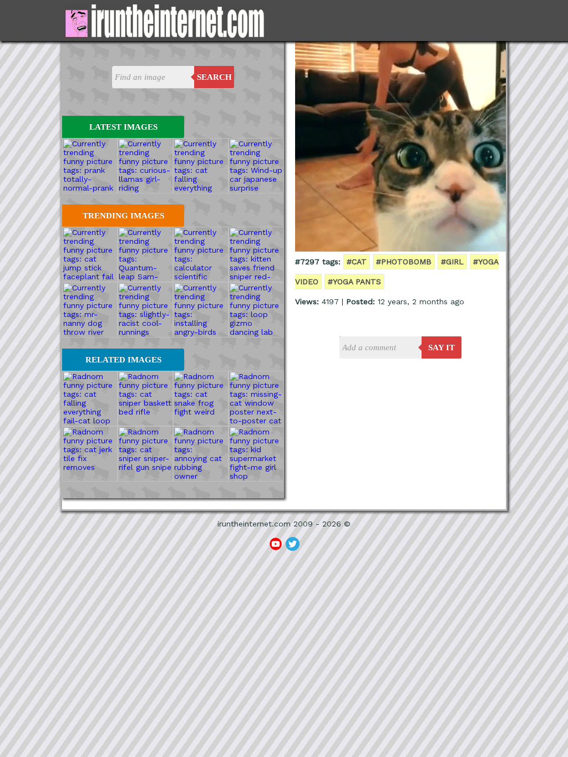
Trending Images (123, 215)
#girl (452, 261)
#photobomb (404, 261)
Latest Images (123, 126)
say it (441, 347)
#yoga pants (354, 281)
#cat (357, 261)
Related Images (123, 359)
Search (214, 77)
